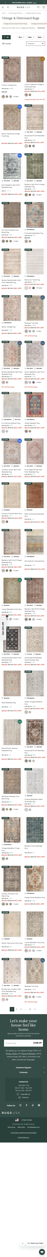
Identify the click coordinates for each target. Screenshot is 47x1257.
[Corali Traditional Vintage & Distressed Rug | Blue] (35, 70)
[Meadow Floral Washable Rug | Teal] (35, 830)
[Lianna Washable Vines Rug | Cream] (35, 924)
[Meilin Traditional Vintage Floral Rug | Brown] (12, 117)
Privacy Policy (21, 1127)
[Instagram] (20, 1105)
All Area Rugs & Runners (16, 13)
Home (4, 13)
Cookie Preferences (23, 1137)
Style (40, 37)
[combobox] (35, 44)
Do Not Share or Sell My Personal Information (23, 1132)
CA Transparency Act (33, 1127)
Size (20, 37)
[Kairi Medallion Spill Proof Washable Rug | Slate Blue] (12, 166)
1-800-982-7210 (23, 1085)
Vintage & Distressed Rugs (33, 13)
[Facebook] (26, 1105)
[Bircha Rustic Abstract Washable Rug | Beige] (12, 732)
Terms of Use (11, 1127)
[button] (7, 37)
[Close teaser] (7, 616)
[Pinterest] (39, 1105)
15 (30, 1009)
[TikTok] (33, 1105)
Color (30, 37)
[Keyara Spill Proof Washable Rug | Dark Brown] (35, 732)
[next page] (35, 1009)
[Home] (23, 7)
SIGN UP (37, 1043)
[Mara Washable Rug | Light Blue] (12, 684)
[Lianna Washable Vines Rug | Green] (12, 591)
